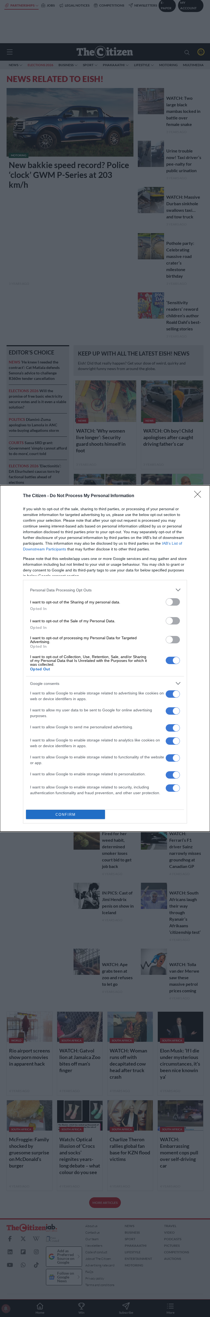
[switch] (173, 602)
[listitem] (105, 590)
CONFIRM (66, 815)
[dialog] (105, 658)
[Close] (199, 496)
